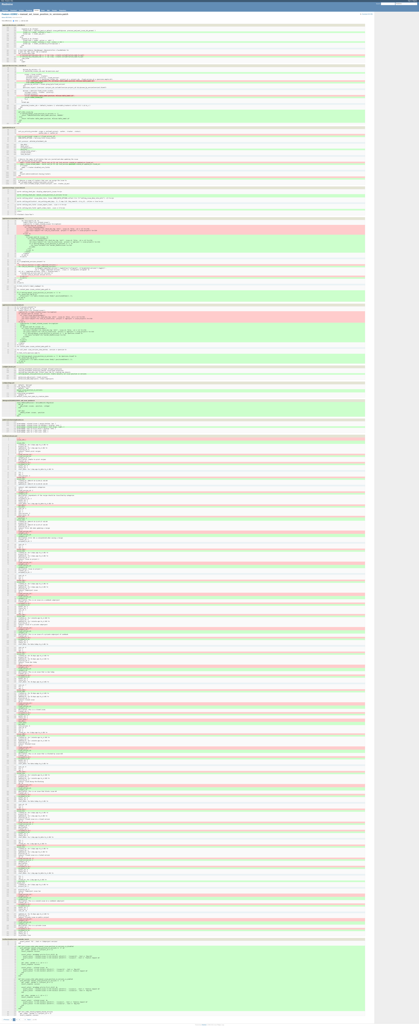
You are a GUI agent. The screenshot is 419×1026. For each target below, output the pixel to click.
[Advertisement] (385, 46)
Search (378, 4)
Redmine (204, 1024)
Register (415, 0)
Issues (37, 10)
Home (2, 0)
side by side (24, 21)
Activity (21, 10)
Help (12, 0)
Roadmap (29, 10)
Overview (5, 10)
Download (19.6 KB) (367, 14)
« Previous (6, 1019)
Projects (7, 0)
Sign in (410, 0)
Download (13, 10)
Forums (54, 10)
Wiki (48, 10)
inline (16, 21)
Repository (62, 10)
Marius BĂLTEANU (7, 17)
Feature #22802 (9, 14)
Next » (29, 1019)
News (43, 10)
